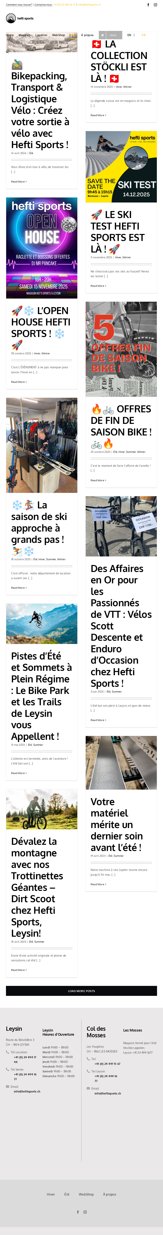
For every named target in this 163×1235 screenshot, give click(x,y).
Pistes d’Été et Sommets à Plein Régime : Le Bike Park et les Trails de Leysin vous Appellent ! (41, 696)
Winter (127, 86)
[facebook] (78, 1212)
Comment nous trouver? (19, 4)
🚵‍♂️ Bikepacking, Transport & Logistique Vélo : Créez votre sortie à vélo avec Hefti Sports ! (40, 104)
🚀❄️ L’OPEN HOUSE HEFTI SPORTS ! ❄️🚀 (40, 327)
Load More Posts (81, 991)
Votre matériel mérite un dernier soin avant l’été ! (117, 824)
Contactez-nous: (43, 4)
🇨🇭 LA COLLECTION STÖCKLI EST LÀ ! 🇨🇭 (119, 61)
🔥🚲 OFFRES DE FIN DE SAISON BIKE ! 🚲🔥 (121, 426)
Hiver (119, 86)
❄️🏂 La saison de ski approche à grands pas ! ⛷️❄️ (39, 527)
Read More (18, 181)
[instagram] (85, 1212)
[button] (7, 51)
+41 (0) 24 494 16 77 (64, 4)
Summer (131, 451)
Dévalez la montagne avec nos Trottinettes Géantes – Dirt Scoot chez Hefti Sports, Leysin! (37, 887)
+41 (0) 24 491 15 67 (107, 1063)
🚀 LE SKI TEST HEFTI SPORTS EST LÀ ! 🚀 (118, 231)
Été (31, 153)
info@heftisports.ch (90, 4)
